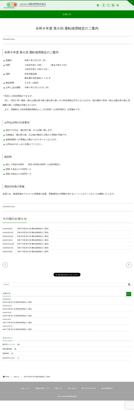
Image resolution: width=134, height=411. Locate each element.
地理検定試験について (42, 388)
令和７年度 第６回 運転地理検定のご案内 (32, 240)
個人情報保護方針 (107, 388)
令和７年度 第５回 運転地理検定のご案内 (32, 244)
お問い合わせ (72, 388)
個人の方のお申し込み (89, 388)
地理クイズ (58, 388)
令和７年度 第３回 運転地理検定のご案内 (32, 252)
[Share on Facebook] (103, 5)
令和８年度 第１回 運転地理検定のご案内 (32, 236)
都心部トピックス (11, 344)
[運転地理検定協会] (26, 4)
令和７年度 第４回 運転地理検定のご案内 (32, 248)
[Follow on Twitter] (108, 5)
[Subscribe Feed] (113, 5)
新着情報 (8, 353)
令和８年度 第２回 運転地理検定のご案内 (32, 232)
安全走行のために (11, 358)
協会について (25, 388)
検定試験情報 (9, 349)
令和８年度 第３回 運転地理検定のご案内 (32, 229)
